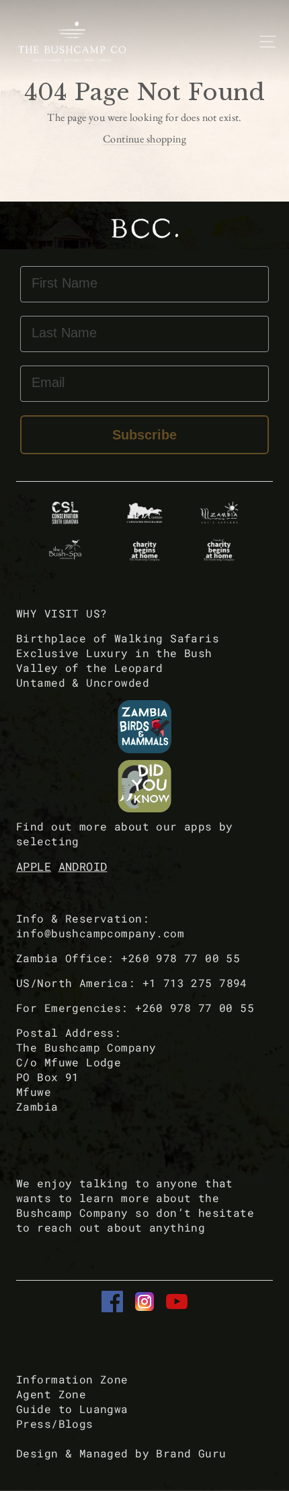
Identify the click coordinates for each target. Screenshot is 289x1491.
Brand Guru (191, 1453)
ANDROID (83, 866)
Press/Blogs (54, 1423)
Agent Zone (51, 1394)
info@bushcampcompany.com (100, 933)
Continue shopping (144, 139)
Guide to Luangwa (72, 1409)
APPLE (33, 866)
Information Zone (72, 1379)
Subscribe (144, 434)
